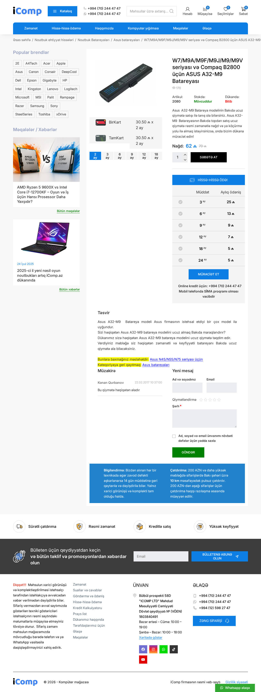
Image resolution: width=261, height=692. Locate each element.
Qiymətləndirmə (184, 399)
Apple (60, 63)
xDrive (61, 114)
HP (65, 80)
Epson (31, 80)
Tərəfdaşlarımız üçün (89, 625)
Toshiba (44, 114)
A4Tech (31, 63)
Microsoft (22, 97)
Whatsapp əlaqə (237, 688)
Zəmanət (31, 28)
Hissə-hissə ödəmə (66, 28)
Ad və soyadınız (184, 379)
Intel (18, 89)
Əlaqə (206, 28)
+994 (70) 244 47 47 (104, 8)
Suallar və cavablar (87, 590)
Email (211, 379)
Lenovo (52, 89)
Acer (46, 63)
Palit (50, 97)
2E (17, 63)
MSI (38, 97)
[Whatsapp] (163, 649)
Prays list (80, 614)
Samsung (37, 106)
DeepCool (69, 72)
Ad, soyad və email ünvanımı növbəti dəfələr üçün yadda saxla (205, 438)
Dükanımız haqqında (88, 619)
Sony (54, 106)
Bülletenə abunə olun (217, 556)
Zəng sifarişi (210, 621)
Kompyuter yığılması (143, 28)
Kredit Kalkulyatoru (87, 608)
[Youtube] (143, 659)
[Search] (171, 11)
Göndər (188, 452)
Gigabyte (49, 80)
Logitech (70, 89)
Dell (18, 80)
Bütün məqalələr (68, 211)
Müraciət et (208, 274)
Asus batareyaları (155, 365)
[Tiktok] (174, 649)
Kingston (34, 89)
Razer (19, 106)
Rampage (67, 97)
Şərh (177, 406)
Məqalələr (180, 28)
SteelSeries (23, 114)
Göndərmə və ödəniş (88, 596)
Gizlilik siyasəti (237, 682)
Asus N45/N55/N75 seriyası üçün (176, 359)
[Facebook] (143, 649)
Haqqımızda (104, 28)
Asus (19, 72)
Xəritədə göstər (150, 637)
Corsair (50, 72)
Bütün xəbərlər (69, 289)
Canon (34, 72)
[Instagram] (153, 649)
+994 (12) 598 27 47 (214, 608)
